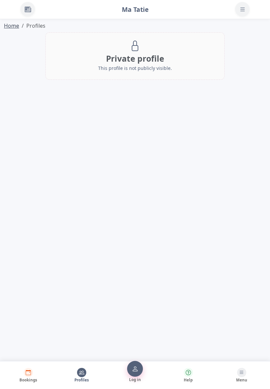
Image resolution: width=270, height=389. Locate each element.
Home (11, 25)
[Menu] (242, 9)
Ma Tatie (135, 9)
